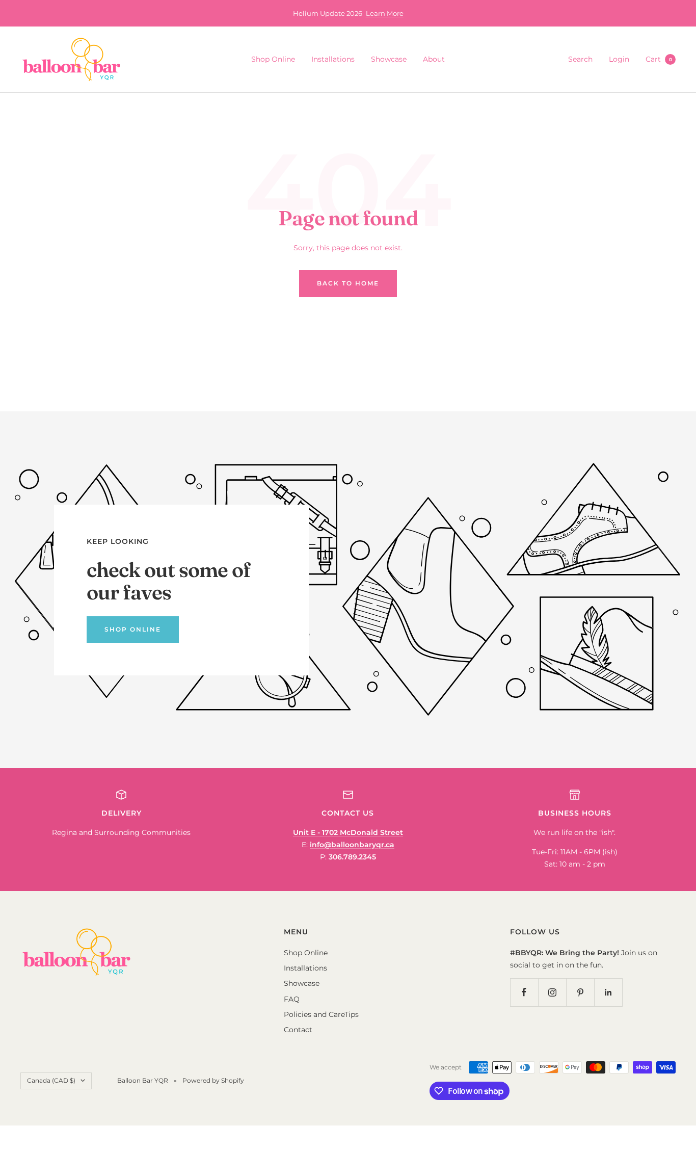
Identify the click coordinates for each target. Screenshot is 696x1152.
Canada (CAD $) (51, 1080)
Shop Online (273, 59)
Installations (333, 59)
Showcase (389, 59)
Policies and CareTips (321, 1014)
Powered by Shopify (213, 1080)
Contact (298, 1029)
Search (580, 59)
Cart (659, 59)
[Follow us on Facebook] (524, 992)
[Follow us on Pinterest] (580, 992)
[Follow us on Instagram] (552, 992)
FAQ (292, 999)
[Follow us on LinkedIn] (608, 992)
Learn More (385, 13)
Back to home (348, 283)
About (434, 59)
